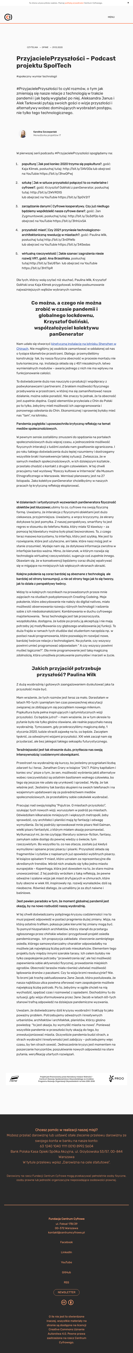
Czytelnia (32, 47)
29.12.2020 (57, 47)
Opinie (45, 47)
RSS (66, 1282)
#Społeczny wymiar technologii (36, 76)
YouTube (66, 1262)
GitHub (66, 1272)
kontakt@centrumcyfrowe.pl (66, 1232)
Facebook (66, 1242)
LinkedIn (66, 1252)
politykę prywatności (74, 3)
